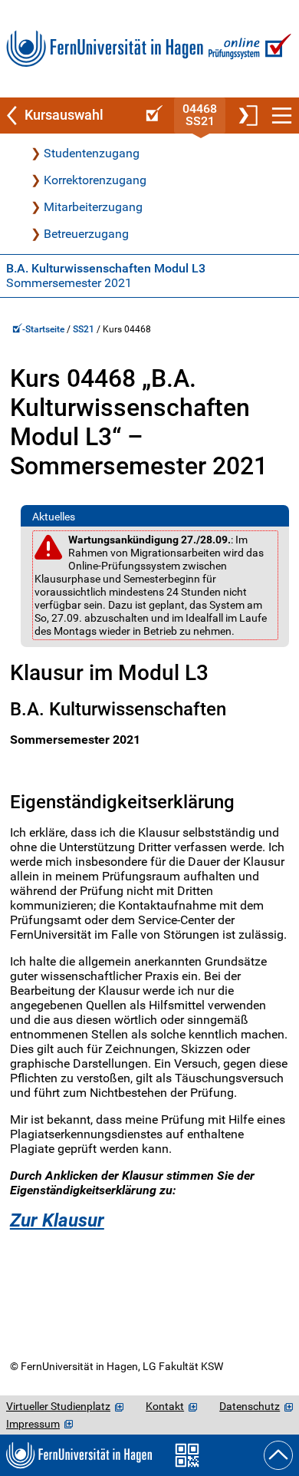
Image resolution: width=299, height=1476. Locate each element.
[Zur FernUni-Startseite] (104, 48)
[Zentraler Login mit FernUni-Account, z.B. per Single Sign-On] (247, 115)
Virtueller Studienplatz (58, 1406)
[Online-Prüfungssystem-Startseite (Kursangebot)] (151, 115)
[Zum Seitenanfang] (278, 1455)
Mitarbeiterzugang (93, 207)
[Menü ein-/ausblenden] (281, 115)
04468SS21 (199, 114)
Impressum (33, 1424)
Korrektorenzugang (95, 180)
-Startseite (44, 329)
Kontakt (165, 1406)
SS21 (83, 329)
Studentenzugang (92, 153)
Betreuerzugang (86, 233)
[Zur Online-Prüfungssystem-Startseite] (248, 48)
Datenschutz (249, 1406)
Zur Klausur (57, 1220)
